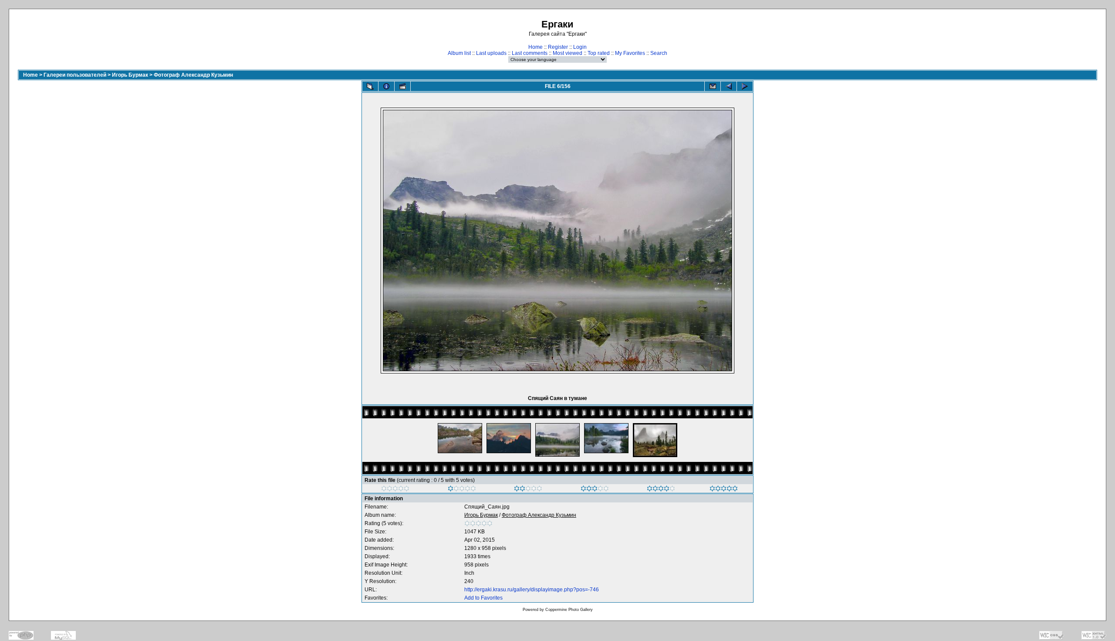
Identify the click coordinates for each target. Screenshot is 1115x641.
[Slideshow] (402, 86)
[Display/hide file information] (386, 86)
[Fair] (528, 490)
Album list (459, 53)
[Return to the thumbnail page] (370, 86)
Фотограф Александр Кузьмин (193, 75)
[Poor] (462, 490)
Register (558, 47)
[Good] (595, 490)
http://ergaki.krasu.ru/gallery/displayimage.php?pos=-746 (531, 590)
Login (580, 47)
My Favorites (630, 53)
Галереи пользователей (75, 75)
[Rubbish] (395, 490)
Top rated (599, 53)
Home (535, 47)
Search (658, 53)
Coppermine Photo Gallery (569, 609)
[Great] (724, 490)
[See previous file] (729, 86)
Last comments (529, 53)
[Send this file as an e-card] (712, 86)
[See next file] (745, 86)
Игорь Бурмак (130, 75)
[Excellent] (661, 490)
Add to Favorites (483, 598)
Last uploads (491, 53)
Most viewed (567, 53)
